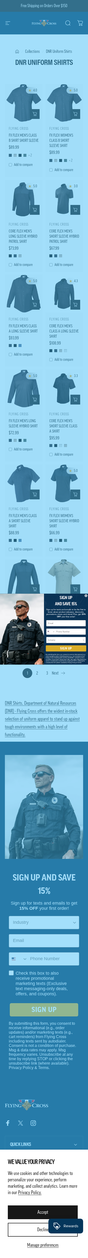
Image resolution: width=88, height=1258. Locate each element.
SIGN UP (66, 648)
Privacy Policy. (30, 1192)
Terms (79, 662)
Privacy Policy (71, 662)
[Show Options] (83, 640)
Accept (42, 1212)
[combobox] (50, 632)
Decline (43, 1229)
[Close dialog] (86, 595)
